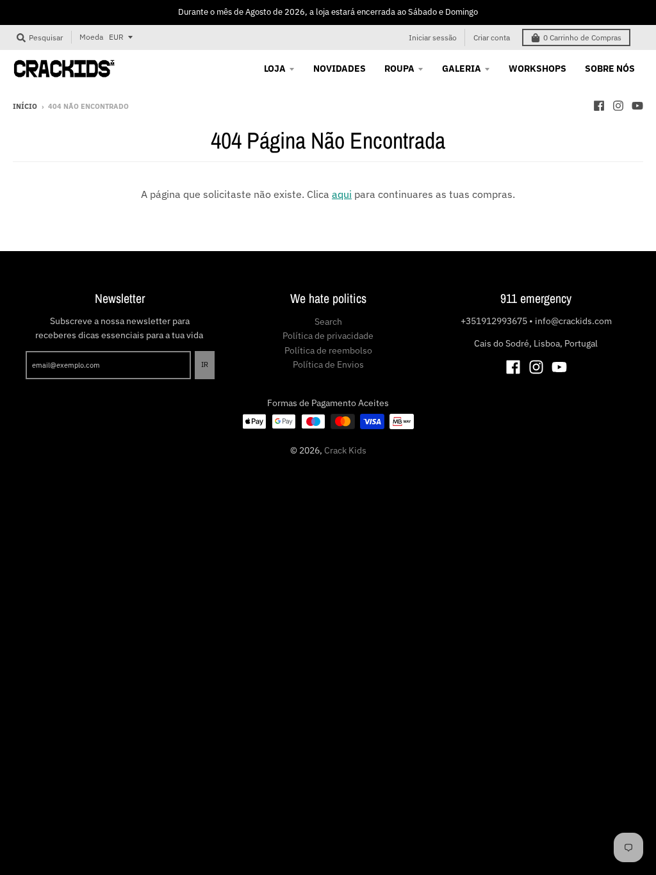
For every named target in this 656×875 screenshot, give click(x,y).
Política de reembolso (328, 350)
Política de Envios (328, 364)
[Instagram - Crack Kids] (618, 105)
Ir (204, 364)
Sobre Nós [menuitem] (610, 68)
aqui (342, 194)
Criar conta (491, 37)
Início (25, 106)
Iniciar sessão (433, 37)
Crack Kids (345, 450)
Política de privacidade (328, 335)
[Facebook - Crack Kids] (599, 105)
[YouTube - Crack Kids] (637, 105)
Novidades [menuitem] (339, 68)
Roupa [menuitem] (399, 68)
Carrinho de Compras (582, 37)
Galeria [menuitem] (461, 68)
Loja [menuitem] (275, 68)
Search (328, 321)
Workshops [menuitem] (537, 68)
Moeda (91, 37)
